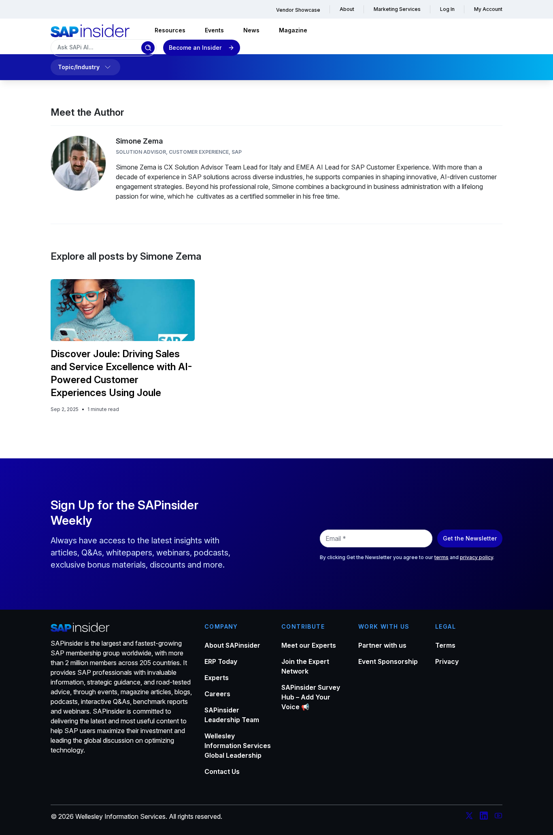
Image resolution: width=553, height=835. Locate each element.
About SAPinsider (232, 645)
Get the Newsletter (470, 538)
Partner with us (382, 645)
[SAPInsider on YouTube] (498, 817)
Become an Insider (195, 47)
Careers (217, 694)
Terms (445, 645)
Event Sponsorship (388, 661)
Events (214, 30)
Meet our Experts (308, 645)
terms (441, 557)
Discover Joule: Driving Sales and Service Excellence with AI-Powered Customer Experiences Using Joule (121, 373)
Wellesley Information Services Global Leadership (237, 745)
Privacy (447, 661)
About (347, 9)
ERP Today (220, 661)
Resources (170, 30)
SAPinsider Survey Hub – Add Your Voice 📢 (310, 697)
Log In (447, 9)
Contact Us (222, 771)
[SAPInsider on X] (469, 817)
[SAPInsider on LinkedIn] (484, 817)
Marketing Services (397, 9)
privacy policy (476, 557)
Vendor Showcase (298, 10)
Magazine (293, 30)
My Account (488, 9)
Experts (216, 678)
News (251, 30)
